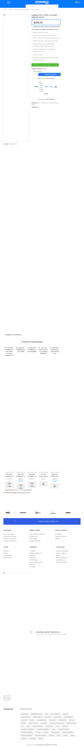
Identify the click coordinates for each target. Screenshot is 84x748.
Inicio (5, 9)
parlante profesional (41, 735)
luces (46, 103)
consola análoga (41, 720)
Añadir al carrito (50, 74)
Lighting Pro (35, 107)
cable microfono (37, 717)
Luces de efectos (35, 9)
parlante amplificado (26, 735)
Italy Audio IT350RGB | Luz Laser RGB (20, 476)
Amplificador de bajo (36, 714)
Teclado (41, 738)
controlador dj (62, 720)
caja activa (47, 717)
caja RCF (23, 720)
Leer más (43, 483)
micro (57, 726)
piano (58, 735)
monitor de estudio (63, 729)
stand (72, 735)
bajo (46, 714)
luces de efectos (53, 103)
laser (38, 103)
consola (32, 720)
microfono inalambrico (43, 729)
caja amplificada (68, 717)
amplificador (24, 714)
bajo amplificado (55, 714)
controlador (52, 720)
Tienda (10, 9)
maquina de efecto (37, 726)
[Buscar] (56, 6)
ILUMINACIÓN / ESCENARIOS (21, 9)
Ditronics (71, 720)
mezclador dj (49, 726)
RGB (33, 104)
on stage (38, 732)
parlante (46, 732)
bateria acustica (25, 717)
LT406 (43, 103)
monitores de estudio (26, 732)
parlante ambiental (67, 732)
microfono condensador (27, 729)
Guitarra (23, 723)
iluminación (44, 723)
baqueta (65, 714)
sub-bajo (23, 738)
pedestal (51, 735)
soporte (66, 735)
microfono (65, 726)
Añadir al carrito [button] (9, 484)
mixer (53, 729)
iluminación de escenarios (57, 723)
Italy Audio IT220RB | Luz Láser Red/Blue (32, 476)
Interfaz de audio (71, 723)
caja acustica (57, 717)
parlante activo (55, 732)
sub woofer (32, 738)
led (22, 726)
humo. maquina (33, 723)
